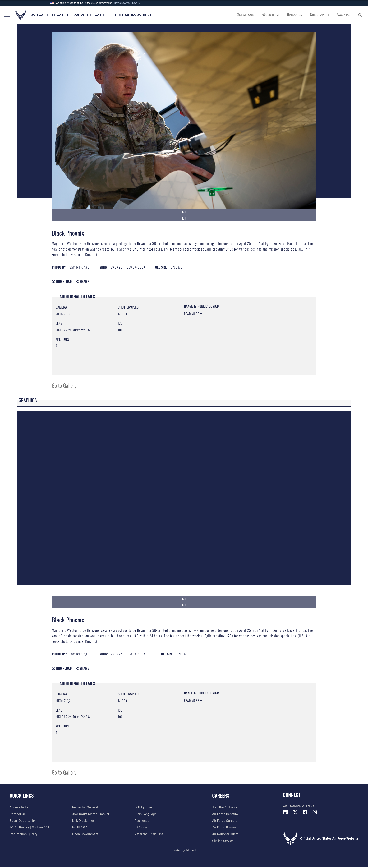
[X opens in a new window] (295, 812)
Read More (192, 313)
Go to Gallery (64, 385)
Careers (220, 795)
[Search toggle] (360, 14)
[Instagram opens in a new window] (315, 812)
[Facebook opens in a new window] (305, 812)
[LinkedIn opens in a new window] (286, 812)
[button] (127, 3)
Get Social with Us (299, 806)
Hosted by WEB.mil (184, 850)
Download (63, 281)
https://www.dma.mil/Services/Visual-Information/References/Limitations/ (229, 338)
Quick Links (22, 795)
